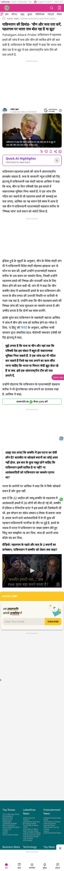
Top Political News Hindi (31, 826)
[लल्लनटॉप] (7, 8)
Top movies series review (51, 828)
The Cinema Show (10, 834)
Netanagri (6, 821)
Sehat (4, 833)
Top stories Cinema (51, 821)
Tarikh (5, 831)
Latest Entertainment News (52, 832)
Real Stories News (31, 831)
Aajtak (14, 1)
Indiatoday (22, 1)
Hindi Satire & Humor (29, 819)
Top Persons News (31, 836)
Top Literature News (31, 834)
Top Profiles (28, 838)
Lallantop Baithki (9, 823)
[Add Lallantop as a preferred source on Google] (50, 110)
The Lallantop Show (10, 814)
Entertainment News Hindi (52, 819)
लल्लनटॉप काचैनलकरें (32, 401)
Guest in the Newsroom (7, 819)
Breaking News (29, 823)
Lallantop (5, 1)
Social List (6, 829)
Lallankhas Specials (31, 821)
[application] (32, 571)
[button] (59, 8)
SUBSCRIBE (53, 621)
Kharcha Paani (8, 825)
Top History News (30, 829)
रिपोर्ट (24, 327)
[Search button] (51, 8)
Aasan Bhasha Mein (11, 827)
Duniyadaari (7, 816)
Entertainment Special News (49, 824)
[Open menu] (2, 14)
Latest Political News (32, 833)
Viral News (27, 840)
